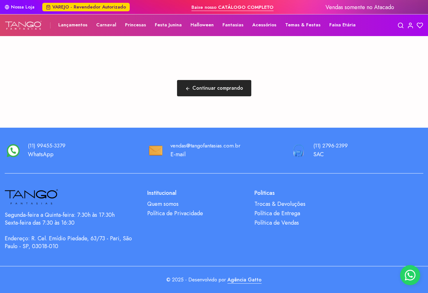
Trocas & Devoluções (279, 204)
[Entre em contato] (410, 275)
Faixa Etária (342, 24)
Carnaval (106, 24)
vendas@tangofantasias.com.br (205, 145)
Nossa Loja (22, 7)
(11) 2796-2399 (330, 145)
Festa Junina (168, 24)
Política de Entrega (277, 213)
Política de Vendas (276, 223)
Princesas (135, 24)
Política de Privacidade (175, 213)
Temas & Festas (303, 24)
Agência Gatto (244, 279)
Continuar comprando (217, 88)
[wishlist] (420, 25)
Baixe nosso (232, 7)
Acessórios (264, 24)
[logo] (23, 25)
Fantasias (232, 24)
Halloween (202, 24)
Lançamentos (72, 24)
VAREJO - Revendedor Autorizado (89, 6)
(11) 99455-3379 (46, 145)
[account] (410, 25)
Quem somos (163, 204)
